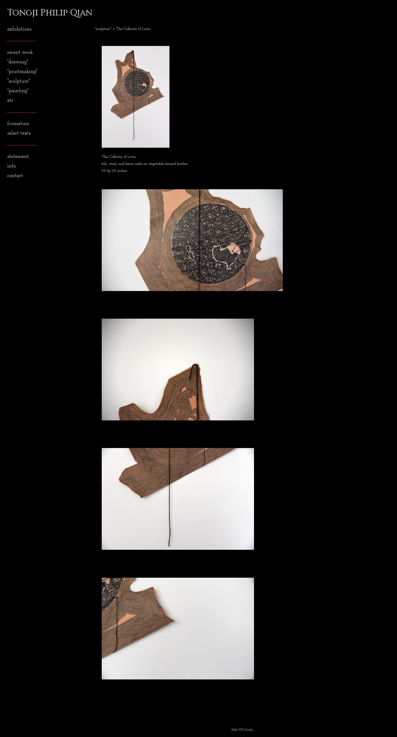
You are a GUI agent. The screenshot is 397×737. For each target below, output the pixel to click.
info (11, 166)
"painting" (18, 91)
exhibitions (19, 29)
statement (18, 156)
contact (15, 176)
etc (10, 100)
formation (18, 123)
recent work (20, 52)
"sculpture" (18, 81)
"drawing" (17, 62)
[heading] (21, 12)
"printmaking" (22, 71)
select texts (19, 133)
